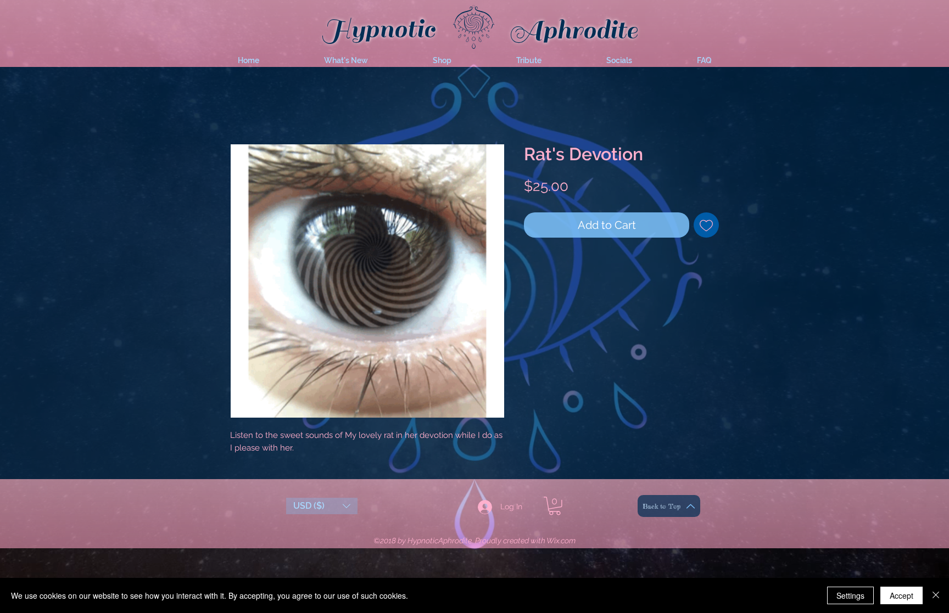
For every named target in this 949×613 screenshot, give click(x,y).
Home (241, 106)
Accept (901, 595)
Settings (850, 595)
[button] (346, 60)
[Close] (935, 595)
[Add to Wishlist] (706, 227)
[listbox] (322, 508)
